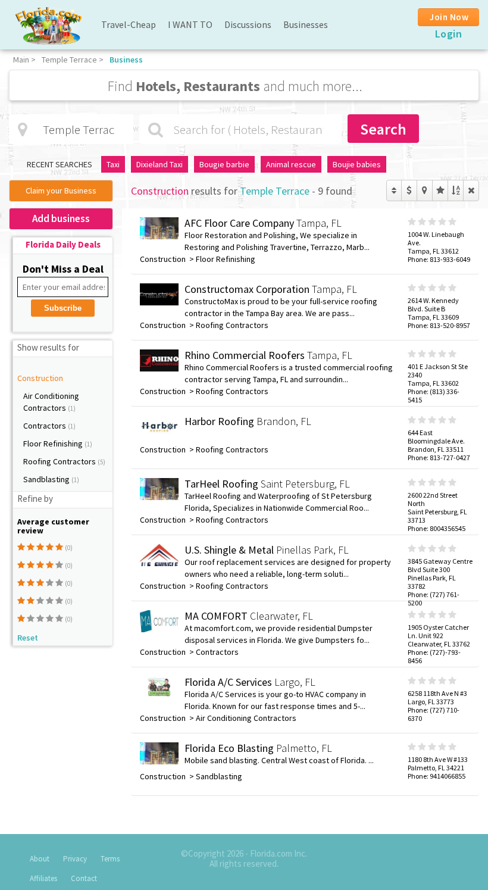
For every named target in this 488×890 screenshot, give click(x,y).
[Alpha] (455, 190)
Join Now (449, 17)
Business (126, 59)
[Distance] (424, 190)
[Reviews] (440, 190)
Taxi (113, 164)
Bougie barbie (224, 164)
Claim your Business (61, 190)
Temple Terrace (69, 59)
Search (383, 129)
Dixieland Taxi (159, 164)
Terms (110, 859)
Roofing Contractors (60, 461)
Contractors (45, 425)
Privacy (75, 859)
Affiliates (43, 878)
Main (21, 59)
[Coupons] (409, 190)
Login (448, 33)
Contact (84, 878)
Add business (61, 218)
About (39, 859)
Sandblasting (47, 479)
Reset (27, 637)
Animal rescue (291, 164)
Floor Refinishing (54, 443)
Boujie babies (357, 164)
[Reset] (471, 190)
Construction (40, 378)
